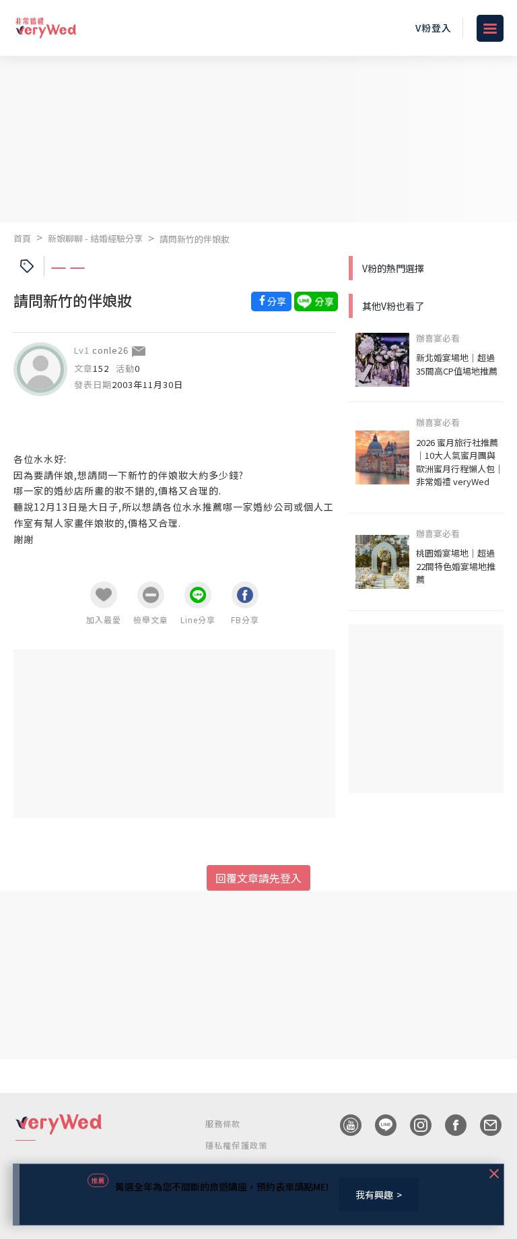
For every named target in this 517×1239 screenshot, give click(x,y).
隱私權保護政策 (236, 1145)
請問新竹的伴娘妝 (195, 238)
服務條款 (223, 1123)
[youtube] (343, 1125)
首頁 (22, 238)
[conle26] (40, 369)
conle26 (110, 350)
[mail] (484, 1125)
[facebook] (449, 1125)
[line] (379, 1125)
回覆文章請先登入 (258, 878)
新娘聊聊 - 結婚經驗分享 (95, 238)
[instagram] (414, 1125)
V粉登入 (433, 27)
